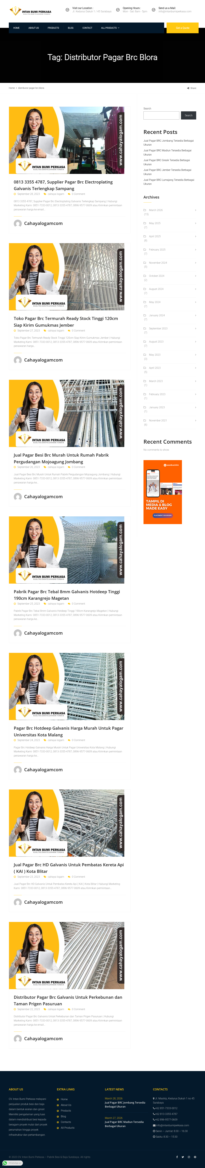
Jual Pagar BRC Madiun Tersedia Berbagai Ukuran (124, 1124)
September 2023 (158, 328)
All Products (109, 28)
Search (147, 108)
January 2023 (157, 407)
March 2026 (156, 210)
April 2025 (155, 236)
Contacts (66, 1122)
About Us (34, 28)
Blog (71, 28)
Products (53, 28)
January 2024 (157, 315)
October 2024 (156, 275)
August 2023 (156, 341)
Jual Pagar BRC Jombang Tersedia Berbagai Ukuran (125, 1104)
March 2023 (156, 381)
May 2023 (154, 354)
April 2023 (155, 367)
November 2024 (158, 262)
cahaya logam (56, 193)
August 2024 (156, 289)
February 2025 (157, 249)
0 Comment (78, 193)
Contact (87, 28)
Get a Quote (182, 27)
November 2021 (158, 420)
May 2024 (154, 302)
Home (16, 28)
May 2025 (154, 223)
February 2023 (157, 394)
